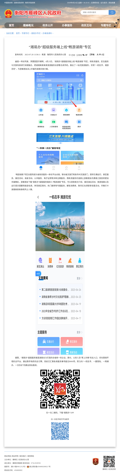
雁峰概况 (28, 25)
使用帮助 (30, 456)
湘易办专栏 (36, 33)
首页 (11, 25)
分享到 (79, 55)
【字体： (97, 55)
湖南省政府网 (19, 3)
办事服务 (67, 25)
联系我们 (23, 456)
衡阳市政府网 (30, 3)
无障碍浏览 (95, 3)
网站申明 (15, 456)
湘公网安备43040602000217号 (40, 467)
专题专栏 (106, 25)
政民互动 (86, 25)
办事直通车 (47, 33)
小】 (103, 55)
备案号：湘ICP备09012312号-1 (15, 467)
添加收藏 (112, 3)
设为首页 (104, 3)
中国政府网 (8, 3)
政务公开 (48, 25)
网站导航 (7, 456)
